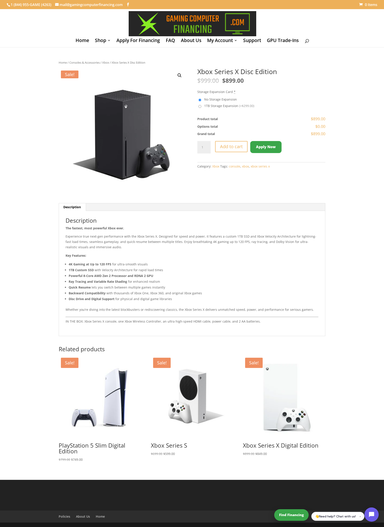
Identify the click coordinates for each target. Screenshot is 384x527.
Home (82, 41)
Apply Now (266, 146)
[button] (180, 75)
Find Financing (291, 515)
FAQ (170, 41)
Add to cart (231, 146)
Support (252, 41)
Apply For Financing (138, 41)
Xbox (105, 63)
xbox (245, 166)
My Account (220, 41)
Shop (100, 41)
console (234, 166)
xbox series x (260, 166)
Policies (64, 516)
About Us (191, 41)
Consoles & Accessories (84, 63)
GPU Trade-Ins (283, 41)
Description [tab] (72, 207)
